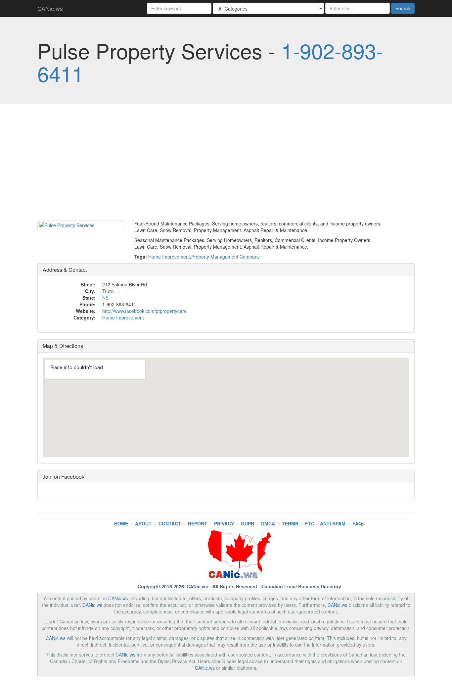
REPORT (197, 523)
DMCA (268, 523)
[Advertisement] (226, 164)
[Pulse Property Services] (80, 225)
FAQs (358, 523)
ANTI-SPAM (332, 523)
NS (105, 297)
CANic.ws (50, 8)
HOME (121, 523)
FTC (309, 523)
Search (402, 8)
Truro (107, 291)
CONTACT (169, 523)
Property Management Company (225, 256)
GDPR (247, 523)
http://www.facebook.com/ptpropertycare (144, 311)
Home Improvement (169, 256)
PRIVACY (224, 523)
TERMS (290, 523)
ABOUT (143, 523)
